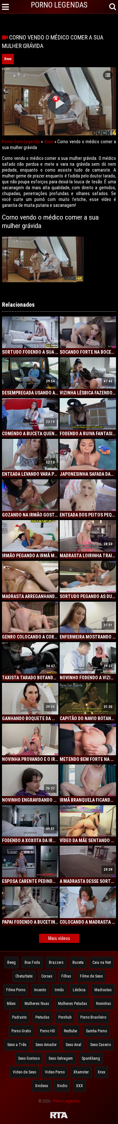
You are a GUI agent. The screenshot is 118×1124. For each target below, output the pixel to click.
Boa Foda (32, 962)
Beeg (11, 962)
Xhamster (81, 1072)
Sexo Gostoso (29, 1058)
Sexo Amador (46, 1044)
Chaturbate (23, 976)
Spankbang (91, 1058)
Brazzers (56, 962)
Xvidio (62, 1086)
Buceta (78, 962)
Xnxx (7, 59)
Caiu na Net (101, 962)
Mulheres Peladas (72, 1003)
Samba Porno (96, 1031)
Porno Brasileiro (93, 1017)
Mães (11, 1003)
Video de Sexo (24, 1072)
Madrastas (103, 990)
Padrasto (19, 1017)
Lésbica (79, 990)
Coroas (46, 976)
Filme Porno (15, 990)
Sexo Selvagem (61, 1058)
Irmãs (59, 990)
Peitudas (42, 1017)
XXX (79, 1086)
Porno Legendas (66, 1101)
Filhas (66, 976)
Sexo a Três (17, 1044)
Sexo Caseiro (100, 1044)
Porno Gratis (21, 1031)
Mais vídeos (59, 938)
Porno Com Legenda (21, 141)
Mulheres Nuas (37, 1003)
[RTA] (59, 1116)
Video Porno (55, 1072)
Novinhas (103, 1003)
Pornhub (64, 1017)
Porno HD (47, 1031)
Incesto (40, 990)
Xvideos (41, 1086)
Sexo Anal (73, 1044)
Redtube (70, 1031)
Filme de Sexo (91, 976)
